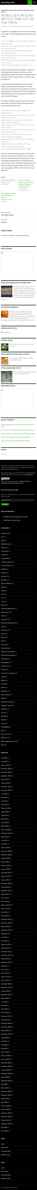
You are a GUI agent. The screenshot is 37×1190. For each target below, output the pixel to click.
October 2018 (5, 858)
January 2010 (5, 1020)
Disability (4, 569)
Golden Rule (19, 153)
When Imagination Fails (8, 741)
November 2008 (6, 1066)
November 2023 (6, 772)
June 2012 (4, 941)
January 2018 (5, 869)
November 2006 (6, 1095)
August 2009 (5, 1037)
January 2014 (5, 908)
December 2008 (6, 1063)
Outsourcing (5, 648)
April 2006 (4, 1102)
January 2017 (5, 880)
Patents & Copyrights (7, 651)
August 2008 (5, 1077)
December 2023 (6, 768)
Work (2, 745)
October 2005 (5, 1120)
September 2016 (6, 890)
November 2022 (6, 790)
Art (2, 537)
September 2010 (6, 994)
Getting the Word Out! (8, 608)
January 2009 (5, 1059)
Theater (3, 720)
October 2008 (5, 1070)
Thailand (3, 716)
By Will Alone (5, 544)
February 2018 (5, 865)
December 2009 (6, 1023)
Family (3, 590)
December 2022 (6, 786)
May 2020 (4, 819)
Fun (2, 598)
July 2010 (4, 1002)
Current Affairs (5, 565)
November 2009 (6, 1027)
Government (5, 10)
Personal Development (8, 655)
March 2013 (4, 916)
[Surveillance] (5, 332)
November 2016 (6, 883)
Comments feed (6, 1151)
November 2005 (6, 1116)
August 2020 (5, 812)
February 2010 (5, 1016)
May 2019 (4, 844)
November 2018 (6, 855)
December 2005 (6, 1113)
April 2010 (4, 1009)
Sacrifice (4, 221)
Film (2, 594)
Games (3, 605)
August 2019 (5, 837)
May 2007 (4, 1084)
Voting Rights (5, 727)
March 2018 (4, 862)
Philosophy (14, 10)
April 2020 (4, 822)
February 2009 (5, 1055)
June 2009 (4, 1045)
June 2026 (4, 761)
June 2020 (4, 815)
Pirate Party (4, 666)
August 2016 (5, 894)
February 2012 (5, 944)
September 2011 (6, 962)
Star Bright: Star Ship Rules (12, 520)
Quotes (3, 677)
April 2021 (4, 804)
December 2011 (6, 951)
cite (28, 148)
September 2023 (6, 776)
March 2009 (4, 1052)
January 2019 (5, 847)
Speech (3, 698)
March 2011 (4, 973)
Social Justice (5, 694)
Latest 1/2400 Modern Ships (20, 441)
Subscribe (5, 504)
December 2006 (6, 1091)
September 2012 (6, 930)
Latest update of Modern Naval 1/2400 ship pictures (8, 195)
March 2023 (4, 779)
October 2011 (5, 959)
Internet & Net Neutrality (8, 623)
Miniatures (4, 630)
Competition (5, 558)
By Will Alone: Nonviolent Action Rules (16, 517)
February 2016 (5, 905)
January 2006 (5, 1109)
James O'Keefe (17, 26)
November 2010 (6, 987)
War (2, 730)
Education (4, 580)
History (3, 616)
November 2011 (6, 955)
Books (3, 540)
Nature (3, 637)
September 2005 (6, 1124)
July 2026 (4, 758)
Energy (3, 587)
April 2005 (4, 1131)
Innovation (4, 619)
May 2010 (4, 1005)
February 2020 (5, 829)
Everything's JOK (8, 2)
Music (3, 634)
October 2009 (5, 1030)
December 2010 (6, 984)
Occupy (3, 644)
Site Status (4, 691)
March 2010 (4, 1012)
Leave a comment (28, 26)
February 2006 (5, 1106)
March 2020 (4, 826)
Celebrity (4, 547)
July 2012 (4, 937)
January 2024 (5, 765)
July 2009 (4, 1041)
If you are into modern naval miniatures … (23, 430)
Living (3, 626)
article (18, 101)
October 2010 (5, 991)
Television (4, 709)
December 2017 (6, 872)
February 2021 (5, 808)
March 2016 (4, 901)
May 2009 (4, 1048)
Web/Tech (4, 738)
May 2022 (4, 797)
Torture (3, 723)
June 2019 (4, 840)
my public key (28, 474)
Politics (20, 10)
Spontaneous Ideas (6, 702)
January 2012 (5, 948)
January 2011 (5, 980)
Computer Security (7, 562)
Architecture (5, 533)
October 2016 (5, 887)
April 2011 (4, 969)
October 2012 (5, 926)
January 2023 (5, 783)
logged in (13, 235)
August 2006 (5, 1098)
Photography (5, 662)
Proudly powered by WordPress (9, 1187)
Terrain (3, 712)
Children (3, 555)
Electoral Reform (6, 583)
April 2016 (4, 898)
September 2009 (6, 1034)
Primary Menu (34, 2)
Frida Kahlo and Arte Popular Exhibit (23, 433)
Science (3, 687)
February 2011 (5, 977)
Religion (27, 10)
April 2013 (4, 912)
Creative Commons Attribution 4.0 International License (16, 482)
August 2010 (5, 998)
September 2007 (6, 1081)
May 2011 (4, 966)
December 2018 (6, 851)
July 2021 (4, 801)
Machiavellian (9, 168)
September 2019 (6, 833)
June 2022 (4, 794)
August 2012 (5, 933)
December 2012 (6, 919)
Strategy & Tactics (6, 705)
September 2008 (6, 1073)
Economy (4, 576)
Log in (3, 1144)
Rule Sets (4, 684)
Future (3, 601)
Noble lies (31, 70)
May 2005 (4, 1127)
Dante (32, 168)
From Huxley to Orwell (8, 180)
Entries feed (4, 1147)
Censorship (4, 551)
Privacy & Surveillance (8, 673)
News (2, 641)
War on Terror (5, 734)
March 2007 (4, 1088)
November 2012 (6, 923)
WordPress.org (5, 1155)
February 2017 (5, 876)
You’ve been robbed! (7, 214)
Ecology (3, 573)
